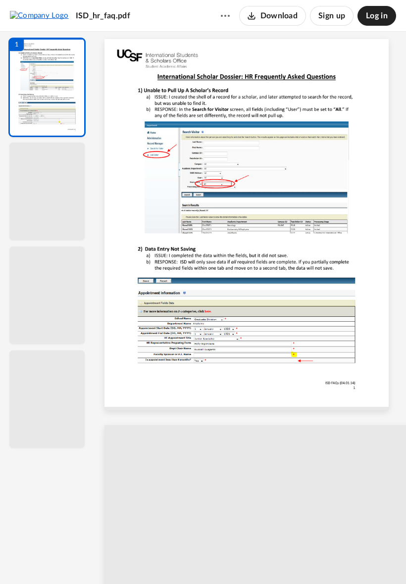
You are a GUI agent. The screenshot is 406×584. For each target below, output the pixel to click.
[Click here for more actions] (225, 16)
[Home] (39, 15)
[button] (47, 87)
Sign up (331, 16)
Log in (377, 16)
